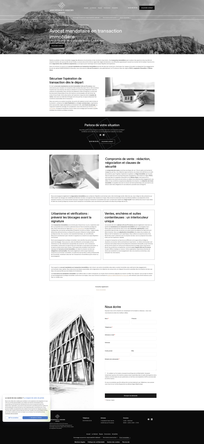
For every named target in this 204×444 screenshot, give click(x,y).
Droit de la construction (110, 17)
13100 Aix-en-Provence (107, 421)
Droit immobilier (125, 17)
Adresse (107, 342)
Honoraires (107, 8)
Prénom (134, 318)
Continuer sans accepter (11, 413)
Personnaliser (14, 417)
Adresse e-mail (110, 335)
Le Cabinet (93, 8)
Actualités (115, 8)
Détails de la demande (112, 359)
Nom (107, 318)
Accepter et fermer (36, 417)
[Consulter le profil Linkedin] (104, 135)
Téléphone (108, 327)
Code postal (108, 351)
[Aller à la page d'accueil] (61, 8)
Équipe (100, 8)
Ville (132, 351)
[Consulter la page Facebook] (100, 135)
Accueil (86, 8)
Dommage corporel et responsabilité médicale (86, 17)
